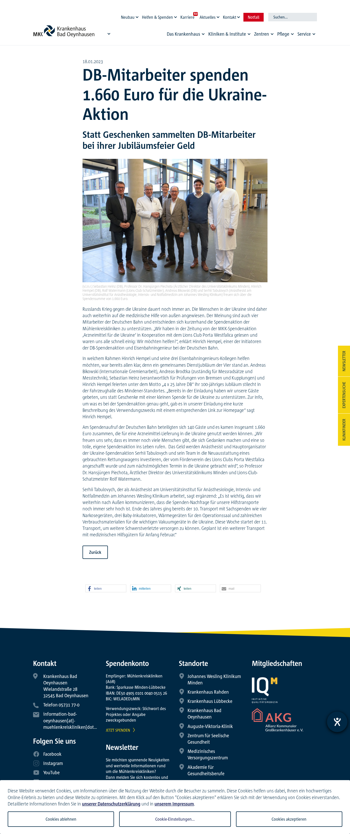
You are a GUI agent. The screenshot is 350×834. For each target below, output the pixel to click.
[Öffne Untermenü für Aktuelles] (219, 16)
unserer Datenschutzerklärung (111, 804)
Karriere (187, 17)
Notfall (253, 17)
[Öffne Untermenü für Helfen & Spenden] (176, 16)
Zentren (261, 34)
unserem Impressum (174, 804)
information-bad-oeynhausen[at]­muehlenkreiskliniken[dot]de (71, 720)
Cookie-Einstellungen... (175, 819)
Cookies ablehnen (61, 819)
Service (304, 34)
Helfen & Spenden (157, 17)
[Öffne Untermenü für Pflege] (292, 34)
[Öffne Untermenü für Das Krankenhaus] (203, 34)
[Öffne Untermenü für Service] (314, 34)
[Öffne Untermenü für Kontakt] (239, 16)
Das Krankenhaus (183, 34)
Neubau (128, 17)
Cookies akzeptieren (289, 819)
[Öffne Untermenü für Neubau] (138, 16)
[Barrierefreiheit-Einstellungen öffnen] (337, 722)
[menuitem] (186, 35)
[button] (106, 589)
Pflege (283, 34)
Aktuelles (207, 17)
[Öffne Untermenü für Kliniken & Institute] (249, 34)
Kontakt (229, 17)
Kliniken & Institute (227, 34)
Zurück (95, 552)
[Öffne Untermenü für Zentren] (272, 34)
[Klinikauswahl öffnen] (109, 34)
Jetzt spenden (118, 730)
